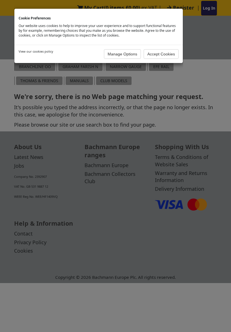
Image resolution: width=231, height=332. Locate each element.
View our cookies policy (36, 51)
